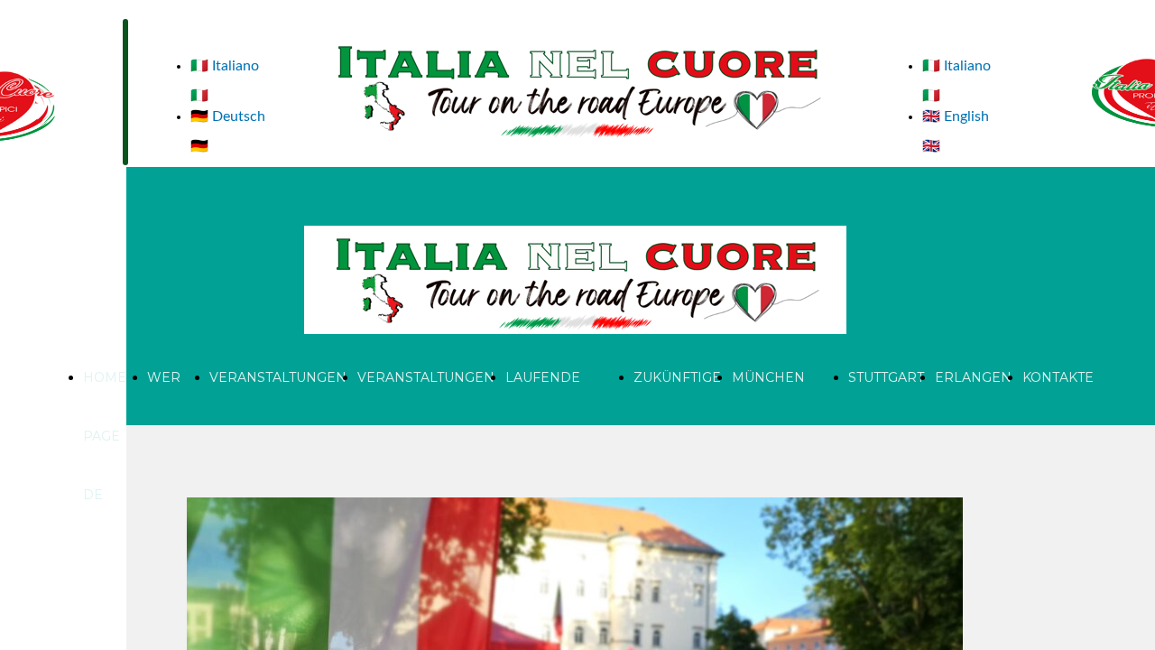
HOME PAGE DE (104, 436)
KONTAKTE (1058, 377)
